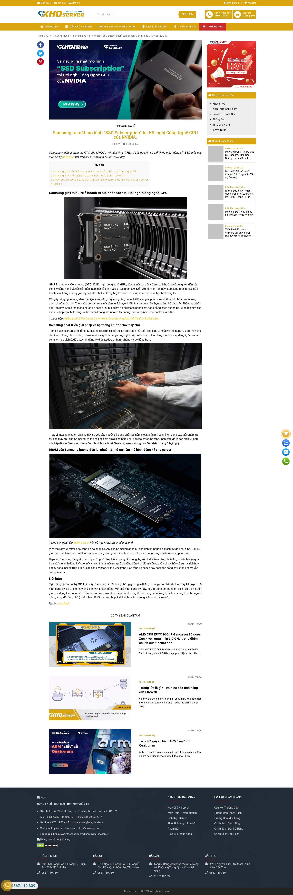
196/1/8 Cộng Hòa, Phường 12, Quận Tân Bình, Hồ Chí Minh (64, 865)
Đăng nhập (232, 3)
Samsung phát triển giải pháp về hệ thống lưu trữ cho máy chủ (87, 175)
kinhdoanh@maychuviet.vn (89, 822)
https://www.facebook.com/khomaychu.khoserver (81, 834)
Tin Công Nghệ (61, 35)
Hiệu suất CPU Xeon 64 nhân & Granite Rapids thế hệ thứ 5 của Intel (111, 318)
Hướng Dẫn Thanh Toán (228, 812)
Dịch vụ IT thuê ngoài (180, 834)
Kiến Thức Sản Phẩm (225, 109)
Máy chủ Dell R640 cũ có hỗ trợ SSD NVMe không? (239, 213)
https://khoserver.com (89, 828)
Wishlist (251, 3)
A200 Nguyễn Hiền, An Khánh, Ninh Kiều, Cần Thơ (230, 865)
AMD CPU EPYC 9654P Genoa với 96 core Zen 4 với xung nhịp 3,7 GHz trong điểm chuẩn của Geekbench (169, 638)
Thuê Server (214, 26)
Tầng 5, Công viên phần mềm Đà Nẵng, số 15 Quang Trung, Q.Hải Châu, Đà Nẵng (176, 867)
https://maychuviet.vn (63, 828)
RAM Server (81, 542)
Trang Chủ (51, 26)
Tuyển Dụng (219, 130)
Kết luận (56, 183)
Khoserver (68, 157)
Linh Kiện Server (156, 26)
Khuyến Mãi (219, 103)
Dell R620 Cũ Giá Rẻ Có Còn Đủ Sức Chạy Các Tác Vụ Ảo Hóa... (239, 174)
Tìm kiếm (187, 14)
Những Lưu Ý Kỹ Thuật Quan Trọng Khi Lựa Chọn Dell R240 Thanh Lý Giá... (239, 193)
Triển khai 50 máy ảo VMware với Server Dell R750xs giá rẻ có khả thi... (239, 232)
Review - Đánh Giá (234, 148)
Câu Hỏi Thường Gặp (226, 807)
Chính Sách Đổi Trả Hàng (228, 828)
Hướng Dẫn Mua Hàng (227, 818)
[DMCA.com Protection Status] (100, 845)
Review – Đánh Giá (224, 114)
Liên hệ (75, 3)
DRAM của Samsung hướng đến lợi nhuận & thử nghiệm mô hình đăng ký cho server (99, 179)
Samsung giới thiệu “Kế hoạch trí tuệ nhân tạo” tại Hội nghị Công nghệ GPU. (94, 171)
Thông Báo (219, 119)
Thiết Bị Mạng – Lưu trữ (182, 823)
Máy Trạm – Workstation (118, 26)
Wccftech (64, 603)
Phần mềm (174, 828)
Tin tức (61, 3)
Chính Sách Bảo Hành (226, 834)
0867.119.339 (57, 822)
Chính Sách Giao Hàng (227, 823)
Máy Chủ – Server (80, 26)
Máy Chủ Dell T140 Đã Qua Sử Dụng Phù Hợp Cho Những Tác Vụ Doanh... (239, 155)
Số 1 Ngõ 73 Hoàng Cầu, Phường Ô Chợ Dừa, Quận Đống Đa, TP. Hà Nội (118, 865)
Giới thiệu (45, 3)
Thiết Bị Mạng (187, 26)
